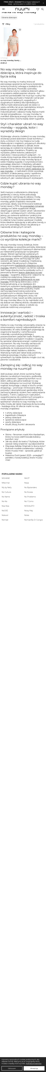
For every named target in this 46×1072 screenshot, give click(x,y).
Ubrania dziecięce (9, 17)
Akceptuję (34, 1068)
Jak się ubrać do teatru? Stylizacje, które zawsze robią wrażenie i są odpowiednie (25, 442)
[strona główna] (22, 9)
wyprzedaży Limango (33, 206)
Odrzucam (12, 1068)
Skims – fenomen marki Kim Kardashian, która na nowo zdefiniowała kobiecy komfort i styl (25, 436)
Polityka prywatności (33, 1063)
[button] (22, 3)
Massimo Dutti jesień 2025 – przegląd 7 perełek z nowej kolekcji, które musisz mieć (24, 457)
